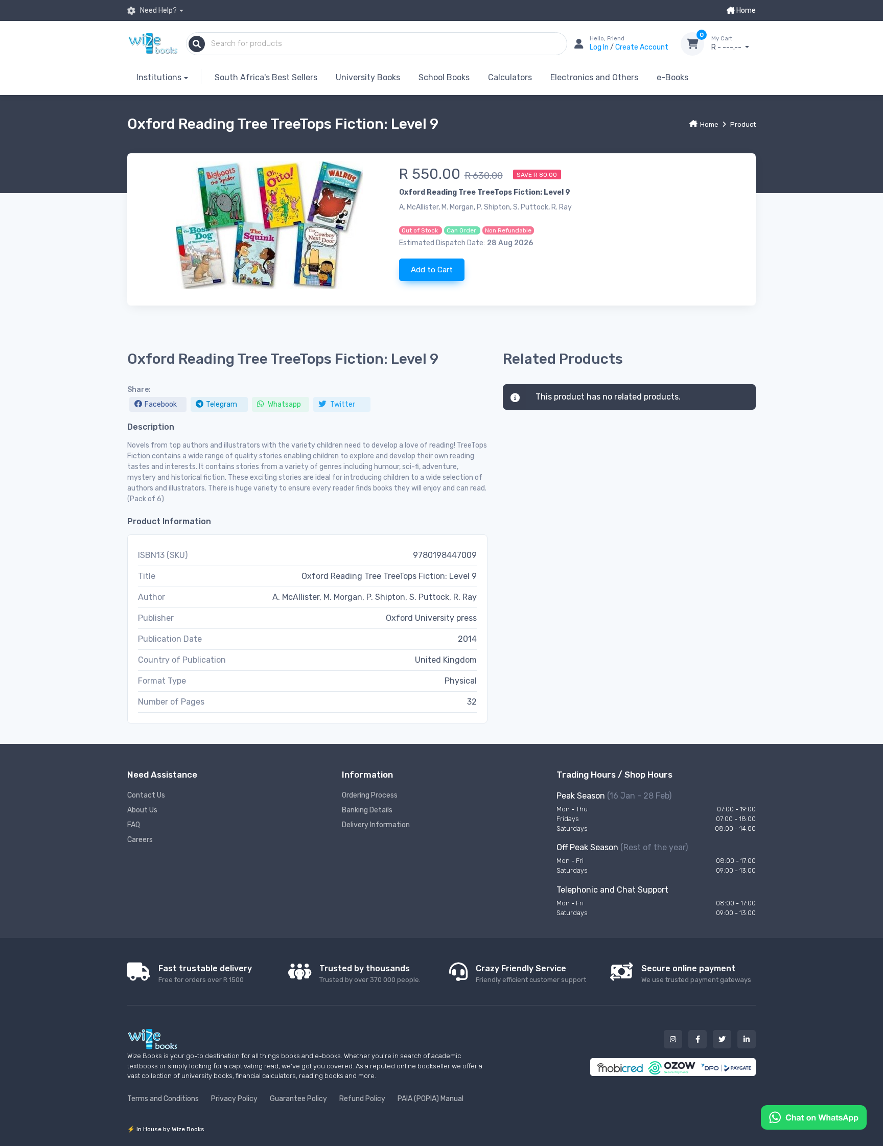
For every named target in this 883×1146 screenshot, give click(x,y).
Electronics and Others (594, 77)
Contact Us (146, 795)
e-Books (672, 77)
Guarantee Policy (298, 1098)
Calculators (510, 77)
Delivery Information (376, 825)
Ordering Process (370, 795)
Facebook (161, 404)
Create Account (641, 47)
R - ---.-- (727, 43)
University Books (368, 77)
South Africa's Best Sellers (266, 77)
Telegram (221, 404)
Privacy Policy (234, 1098)
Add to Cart (432, 269)
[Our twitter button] (722, 1039)
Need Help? (157, 10)
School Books (444, 77)
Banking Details (367, 810)
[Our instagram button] (673, 1039)
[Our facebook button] (697, 1039)
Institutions (158, 77)
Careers (140, 839)
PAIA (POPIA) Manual (430, 1098)
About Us (142, 810)
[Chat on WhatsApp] (814, 1116)
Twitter (342, 404)
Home (745, 10)
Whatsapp (283, 404)
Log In (600, 47)
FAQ (133, 825)
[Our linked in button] (746, 1039)
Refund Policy (362, 1098)
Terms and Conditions (163, 1098)
